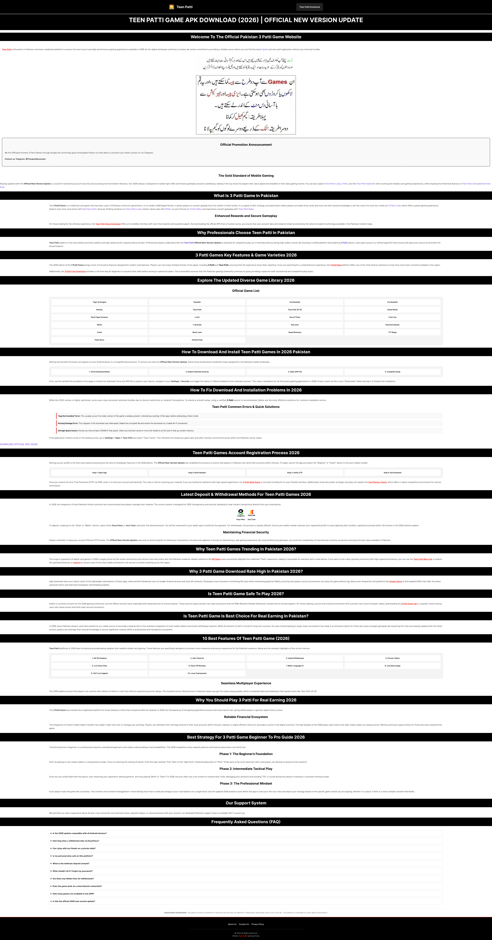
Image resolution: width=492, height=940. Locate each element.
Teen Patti (185, 7)
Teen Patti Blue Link (422, 559)
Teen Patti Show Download (108, 224)
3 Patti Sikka (195, 209)
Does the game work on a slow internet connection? (77, 886)
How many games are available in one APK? (73, 893)
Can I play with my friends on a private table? (74, 848)
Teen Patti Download (309, 7)
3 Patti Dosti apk (409, 603)
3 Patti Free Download (75, 271)
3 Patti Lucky (395, 205)
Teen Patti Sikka (246, 209)
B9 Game (216, 559)
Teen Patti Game (364, 183)
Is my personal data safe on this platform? (73, 856)
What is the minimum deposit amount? (71, 863)
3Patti (168, 209)
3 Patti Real (335, 265)
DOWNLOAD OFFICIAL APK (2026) (19, 444)
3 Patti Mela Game (251, 482)
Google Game (395, 581)
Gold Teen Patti (89, 209)
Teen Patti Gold (469, 183)
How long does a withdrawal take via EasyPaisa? (76, 841)
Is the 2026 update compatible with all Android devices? (80, 833)
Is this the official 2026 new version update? (74, 901)
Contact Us (244, 924)
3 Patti (345, 183)
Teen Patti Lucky (333, 183)
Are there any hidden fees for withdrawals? (73, 878)
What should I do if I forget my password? (73, 871)
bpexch (77, 562)
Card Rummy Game (377, 482)
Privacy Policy (258, 924)
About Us (232, 924)
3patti (265, 49)
